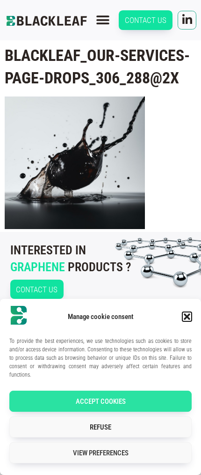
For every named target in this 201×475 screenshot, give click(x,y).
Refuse (100, 427)
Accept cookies (101, 401)
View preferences (101, 453)
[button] (187, 316)
